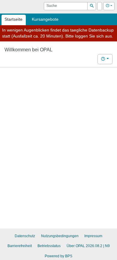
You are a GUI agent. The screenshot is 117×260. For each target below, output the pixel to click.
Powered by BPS (58, 256)
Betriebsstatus (49, 246)
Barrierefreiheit (20, 246)
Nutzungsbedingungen (60, 236)
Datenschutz (25, 236)
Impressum (93, 236)
